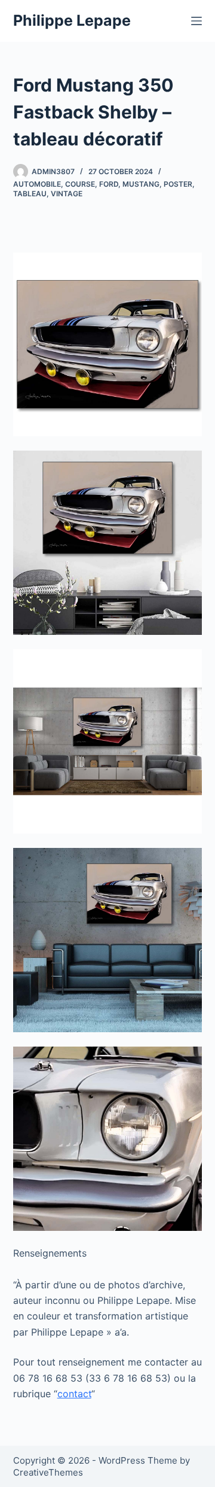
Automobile (37, 184)
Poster (178, 184)
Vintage (66, 193)
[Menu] (196, 21)
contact (74, 1394)
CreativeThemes (48, 1472)
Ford (108, 184)
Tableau (30, 193)
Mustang (140, 184)
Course (80, 184)
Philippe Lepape (72, 20)
